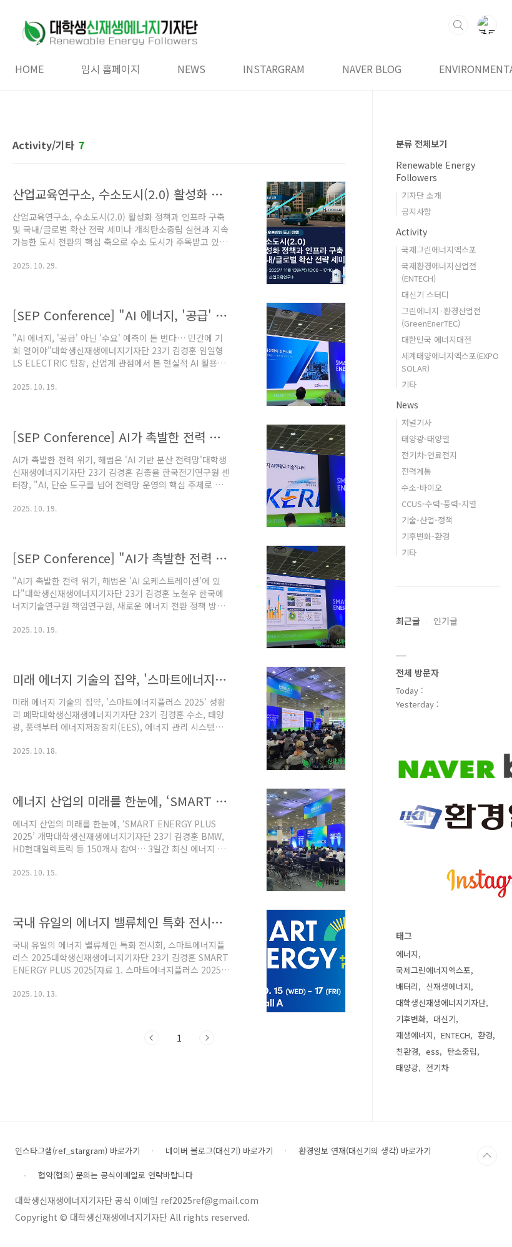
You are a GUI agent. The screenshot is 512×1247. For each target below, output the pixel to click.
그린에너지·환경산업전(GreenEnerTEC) (441, 317)
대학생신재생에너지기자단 (441, 1002)
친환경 (407, 1051)
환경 (485, 1035)
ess (433, 1051)
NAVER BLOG (371, 68)
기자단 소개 (421, 195)
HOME (29, 68)
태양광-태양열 (425, 439)
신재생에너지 (448, 986)
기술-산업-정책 (427, 520)
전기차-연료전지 (429, 455)
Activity (411, 231)
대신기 (444, 1019)
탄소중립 (462, 1051)
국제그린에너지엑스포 (438, 249)
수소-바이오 (421, 487)
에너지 (407, 954)
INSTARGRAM (274, 68)
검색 (458, 25)
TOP (487, 1156)
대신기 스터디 (425, 294)
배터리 (407, 986)
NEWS (191, 68)
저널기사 (416, 422)
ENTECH (455, 1035)
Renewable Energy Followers (435, 171)
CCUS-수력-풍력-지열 (438, 504)
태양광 (407, 1067)
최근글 (408, 620)
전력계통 (416, 471)
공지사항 (416, 211)
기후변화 (411, 1019)
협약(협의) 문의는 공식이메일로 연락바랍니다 (115, 1175)
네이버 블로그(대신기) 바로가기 (219, 1151)
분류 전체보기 (421, 143)
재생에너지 (414, 1035)
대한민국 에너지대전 (436, 339)
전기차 (437, 1067)
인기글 (445, 620)
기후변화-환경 (425, 536)
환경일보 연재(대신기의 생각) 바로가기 (364, 1151)
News (407, 404)
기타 (408, 384)
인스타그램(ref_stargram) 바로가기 (77, 1151)
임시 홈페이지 (110, 68)
